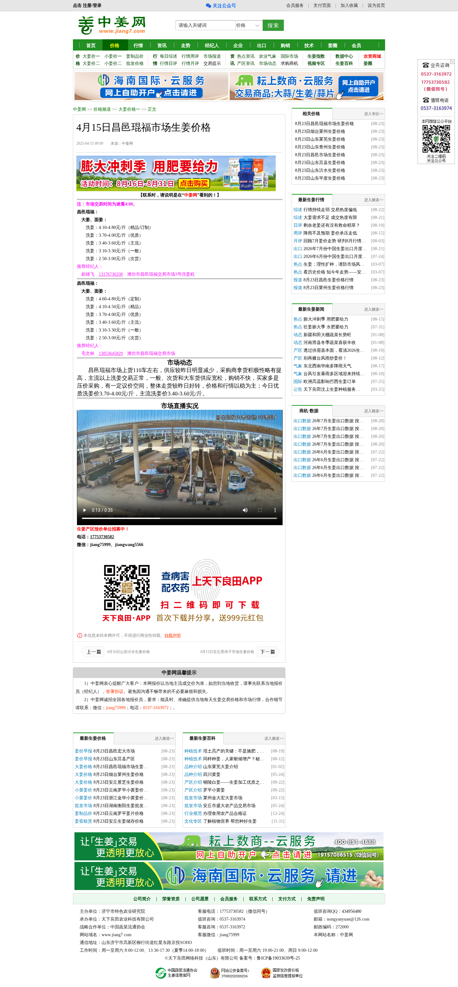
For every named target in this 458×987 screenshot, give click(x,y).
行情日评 (168, 63)
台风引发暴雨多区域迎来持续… (334, 373)
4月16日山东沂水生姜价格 (128, 652)
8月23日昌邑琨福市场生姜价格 (324, 123)
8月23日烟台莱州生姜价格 (118, 774)
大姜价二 (91, 63)
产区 (297, 350)
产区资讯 (246, 63)
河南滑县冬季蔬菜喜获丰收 (329, 342)
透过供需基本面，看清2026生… (334, 350)
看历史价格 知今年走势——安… (334, 272)
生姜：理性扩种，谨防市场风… (334, 264)
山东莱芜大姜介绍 (220, 766)
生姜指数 (316, 56)
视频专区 (316, 63)
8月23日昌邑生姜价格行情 (328, 280)
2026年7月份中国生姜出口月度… (335, 248)
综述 (297, 209)
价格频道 (102, 109)
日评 (297, 225)
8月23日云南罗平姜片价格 (118, 813)
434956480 (351, 911)
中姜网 (79, 109)
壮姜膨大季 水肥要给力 (325, 327)
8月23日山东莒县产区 (114, 759)
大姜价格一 (129, 109)
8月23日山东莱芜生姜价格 (320, 139)
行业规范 (193, 813)
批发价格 (135, 63)
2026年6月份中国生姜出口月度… (335, 256)
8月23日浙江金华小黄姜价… (120, 798)
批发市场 (83, 805)
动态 (297, 334)
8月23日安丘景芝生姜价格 (118, 782)
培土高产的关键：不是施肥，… (233, 751)
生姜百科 (344, 63)
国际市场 (289, 56)
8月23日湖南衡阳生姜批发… (120, 805)
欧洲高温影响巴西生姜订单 (329, 381)
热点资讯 (246, 56)
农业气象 (267, 56)
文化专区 (193, 821)
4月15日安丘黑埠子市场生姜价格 (227, 652)
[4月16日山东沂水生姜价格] (94, 652)
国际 (297, 381)
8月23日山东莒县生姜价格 (320, 162)
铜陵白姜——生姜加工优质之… (233, 782)
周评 (297, 233)
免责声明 (316, 899)
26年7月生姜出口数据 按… (338, 421)
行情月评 (190, 63)
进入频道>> (164, 738)
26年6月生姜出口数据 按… (338, 452)
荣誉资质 (171, 899)
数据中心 (344, 56)
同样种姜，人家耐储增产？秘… (233, 759)
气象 (297, 366)
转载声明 (173, 635)
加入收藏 (349, 5)
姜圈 (332, 45)
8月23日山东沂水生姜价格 (320, 170)
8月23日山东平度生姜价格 (320, 178)
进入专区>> (374, 114)
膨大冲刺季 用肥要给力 (325, 319)
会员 (356, 45)
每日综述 (168, 56)
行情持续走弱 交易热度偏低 (330, 209)
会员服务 (295, 5)
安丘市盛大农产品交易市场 (229, 805)
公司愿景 (200, 899)
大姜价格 (83, 766)
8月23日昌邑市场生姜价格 (320, 154)
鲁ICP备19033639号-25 (278, 958)
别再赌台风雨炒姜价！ (325, 358)
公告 (297, 389)
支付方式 (287, 899)
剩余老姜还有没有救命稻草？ (331, 225)
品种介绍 (193, 766)
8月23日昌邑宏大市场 (114, 751)
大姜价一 (91, 56)
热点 (297, 264)
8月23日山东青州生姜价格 (320, 147)
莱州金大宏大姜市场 (222, 798)
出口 (297, 248)
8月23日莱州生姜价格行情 (328, 287)
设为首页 (376, 5)
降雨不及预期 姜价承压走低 (330, 233)
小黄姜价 (83, 790)
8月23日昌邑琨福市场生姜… (120, 766)
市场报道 (212, 56)
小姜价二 (113, 63)
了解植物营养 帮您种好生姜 (230, 821)
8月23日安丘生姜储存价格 (118, 821)
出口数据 (302, 421)
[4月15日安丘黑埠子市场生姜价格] (267, 652)
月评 (297, 241)
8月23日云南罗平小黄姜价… (120, 790)
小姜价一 (113, 56)
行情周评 (190, 56)
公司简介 (142, 899)
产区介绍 (193, 782)
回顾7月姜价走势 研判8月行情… (334, 241)
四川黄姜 (212, 774)
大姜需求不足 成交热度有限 (330, 217)
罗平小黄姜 (214, 790)
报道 (297, 280)
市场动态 (267, 63)
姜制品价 (135, 56)
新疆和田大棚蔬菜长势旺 (327, 334)
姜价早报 (83, 751)
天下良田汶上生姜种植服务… (331, 389)
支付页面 (322, 5)
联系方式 (258, 899)
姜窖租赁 (83, 821)
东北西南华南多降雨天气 (327, 366)
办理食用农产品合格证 (225, 813)
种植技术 (193, 751)
